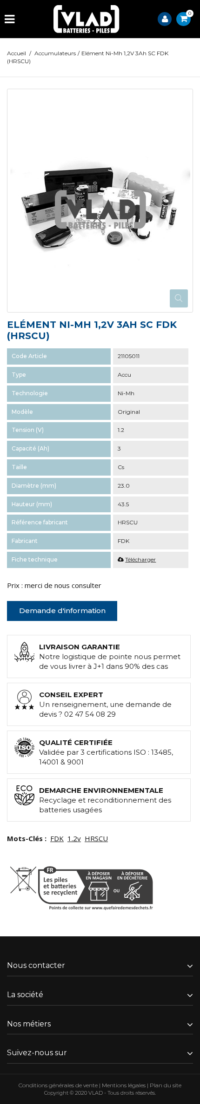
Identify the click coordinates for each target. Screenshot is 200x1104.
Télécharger (140, 559)
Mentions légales (124, 1085)
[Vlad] (86, 19)
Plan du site (165, 1085)
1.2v (74, 838)
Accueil (16, 53)
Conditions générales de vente (58, 1085)
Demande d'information (62, 610)
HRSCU (96, 838)
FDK (57, 838)
